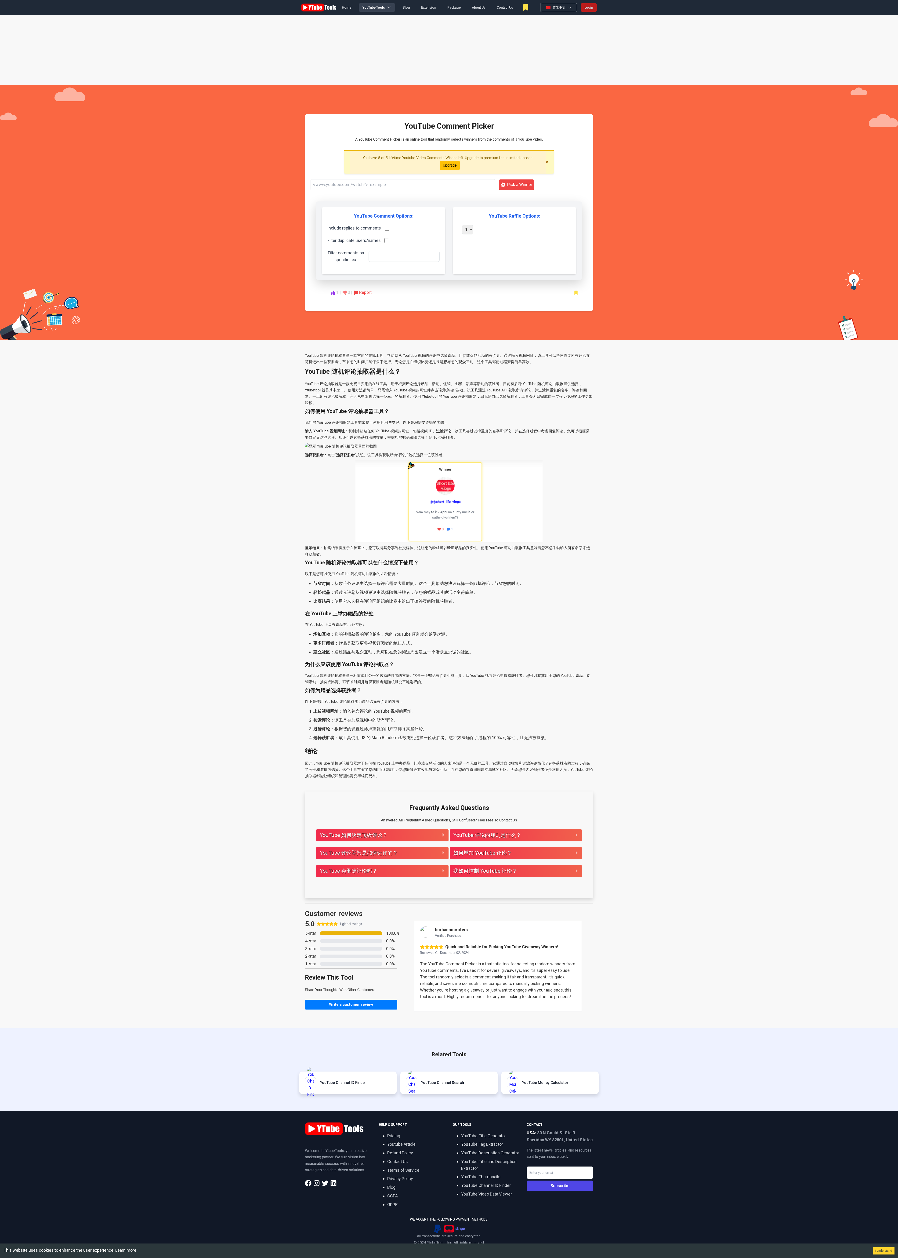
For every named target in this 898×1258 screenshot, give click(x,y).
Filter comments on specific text (346, 256)
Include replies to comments (354, 228)
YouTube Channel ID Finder (486, 1185)
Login (588, 7)
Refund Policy (400, 1152)
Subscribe (559, 1185)
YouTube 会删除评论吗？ (348, 871)
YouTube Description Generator (490, 1152)
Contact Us (505, 7)
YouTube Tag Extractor (482, 1144)
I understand (883, 1250)
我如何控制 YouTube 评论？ (485, 871)
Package (454, 7)
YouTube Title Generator (483, 1135)
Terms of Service (403, 1170)
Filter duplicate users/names (354, 240)
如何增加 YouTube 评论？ (482, 853)
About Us (478, 7)
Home (346, 7)
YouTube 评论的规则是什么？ (487, 835)
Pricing (393, 1135)
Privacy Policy (400, 1178)
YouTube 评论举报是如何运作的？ (359, 853)
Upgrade (450, 165)
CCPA (392, 1195)
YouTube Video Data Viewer (486, 1194)
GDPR (392, 1204)
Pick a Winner (519, 184)
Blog (406, 7)
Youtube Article (401, 1144)
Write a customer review (351, 1004)
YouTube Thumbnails (480, 1176)
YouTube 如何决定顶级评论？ (353, 835)
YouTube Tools (373, 7)
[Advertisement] (449, 50)
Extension (428, 7)
